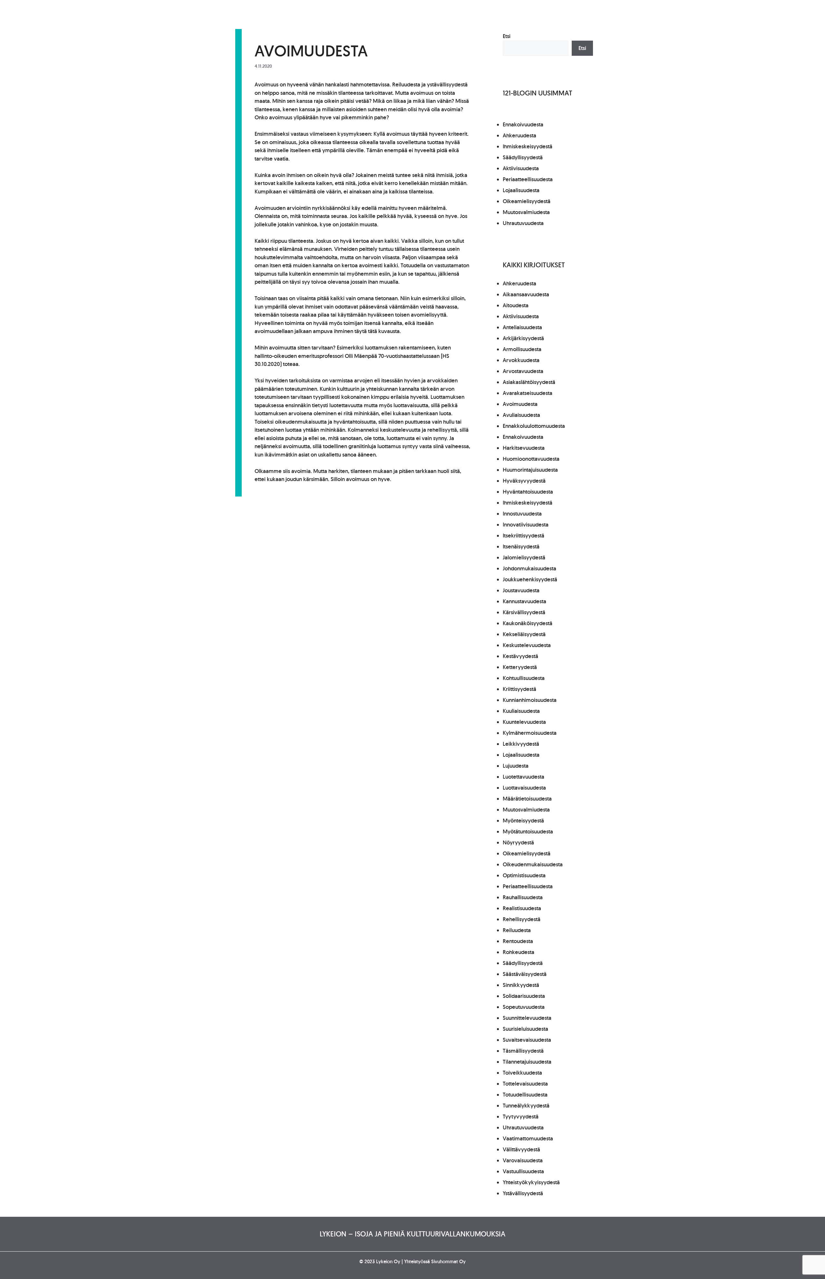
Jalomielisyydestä (524, 557)
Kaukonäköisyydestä (527, 623)
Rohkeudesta (518, 952)
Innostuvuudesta (522, 513)
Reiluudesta (517, 930)
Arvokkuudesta (521, 360)
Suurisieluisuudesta (525, 1028)
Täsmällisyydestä (523, 1050)
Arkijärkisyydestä (523, 338)
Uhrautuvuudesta (523, 223)
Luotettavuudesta (523, 776)
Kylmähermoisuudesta (530, 732)
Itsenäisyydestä (521, 546)
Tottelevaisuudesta (525, 1083)
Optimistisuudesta (524, 875)
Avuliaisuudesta (521, 414)
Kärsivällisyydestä (524, 612)
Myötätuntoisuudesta (528, 831)
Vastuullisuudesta (523, 1171)
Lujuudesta (516, 765)
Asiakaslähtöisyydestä (529, 382)
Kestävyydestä (520, 656)
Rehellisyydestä (521, 919)
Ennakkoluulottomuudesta (534, 425)
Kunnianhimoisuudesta (530, 699)
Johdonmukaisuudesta (529, 568)
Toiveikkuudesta (522, 1072)
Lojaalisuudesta (521, 190)
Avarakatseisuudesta (527, 393)
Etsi (506, 36)
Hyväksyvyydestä (524, 480)
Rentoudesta (518, 941)
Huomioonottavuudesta (531, 458)
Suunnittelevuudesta (527, 1017)
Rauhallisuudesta (523, 897)
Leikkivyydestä (521, 743)
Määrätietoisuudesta (527, 798)
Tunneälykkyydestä (526, 1105)
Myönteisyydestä (523, 820)
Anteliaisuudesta (522, 327)
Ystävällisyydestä (523, 1193)
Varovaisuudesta (523, 1160)
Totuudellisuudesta (525, 1094)
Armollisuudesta (522, 349)
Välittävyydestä (521, 1149)
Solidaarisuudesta (524, 995)
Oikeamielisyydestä (526, 201)
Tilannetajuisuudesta (527, 1061)
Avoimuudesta (520, 404)
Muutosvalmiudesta (526, 212)
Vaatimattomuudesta (528, 1138)
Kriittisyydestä (519, 689)
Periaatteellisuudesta (528, 179)
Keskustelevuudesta (527, 645)
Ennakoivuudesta (523, 124)
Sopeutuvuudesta (524, 1006)
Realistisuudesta (522, 908)
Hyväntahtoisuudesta (528, 491)
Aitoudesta (516, 305)
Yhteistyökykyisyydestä (531, 1182)
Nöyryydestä (518, 842)
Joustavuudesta (521, 590)
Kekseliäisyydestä (524, 634)
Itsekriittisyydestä (523, 535)
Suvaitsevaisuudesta (527, 1039)
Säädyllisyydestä (523, 157)
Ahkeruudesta (519, 135)
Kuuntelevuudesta (524, 721)
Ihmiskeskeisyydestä (527, 146)
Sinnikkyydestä (521, 985)
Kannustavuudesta (524, 601)
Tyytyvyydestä (521, 1116)
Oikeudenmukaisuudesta (533, 864)
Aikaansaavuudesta (526, 294)
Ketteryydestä (520, 667)
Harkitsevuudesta (524, 447)
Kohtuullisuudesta (524, 678)
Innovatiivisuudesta (525, 524)
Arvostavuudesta (523, 371)
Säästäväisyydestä (525, 974)
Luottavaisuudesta (524, 787)
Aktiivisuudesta (521, 168)
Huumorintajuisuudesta (530, 469)
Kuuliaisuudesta (521, 710)
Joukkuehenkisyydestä (530, 579)
